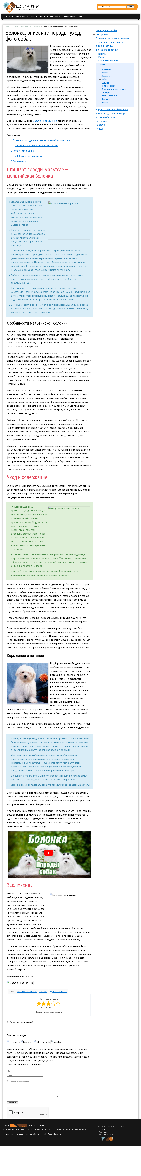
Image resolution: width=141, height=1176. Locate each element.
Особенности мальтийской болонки (36, 145)
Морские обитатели (106, 117)
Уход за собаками (109, 96)
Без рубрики (102, 34)
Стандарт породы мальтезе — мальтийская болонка (40, 140)
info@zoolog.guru (54, 1134)
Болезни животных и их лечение (112, 38)
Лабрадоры (107, 76)
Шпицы (105, 102)
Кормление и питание (29, 155)
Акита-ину (106, 69)
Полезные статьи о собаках (114, 89)
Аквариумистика (50, 16)
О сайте (102, 1129)
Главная (8, 27)
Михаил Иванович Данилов (32, 991)
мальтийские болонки (45, 120)
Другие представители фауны (111, 113)
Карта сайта (104, 1132)
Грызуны (32, 16)
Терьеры (106, 92)
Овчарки (105, 82)
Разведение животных (108, 60)
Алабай (105, 73)
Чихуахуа (106, 99)
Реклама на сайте (106, 1134)
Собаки (20, 16)
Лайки (104, 79)
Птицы (99, 129)
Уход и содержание (22, 150)
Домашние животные (23, 27)
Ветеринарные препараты (109, 42)
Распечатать (59, 991)
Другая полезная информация (112, 109)
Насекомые (102, 121)
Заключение (18, 161)
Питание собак (108, 86)
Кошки (9, 16)
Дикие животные (72, 16)
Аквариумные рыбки (106, 30)
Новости (100, 125)
